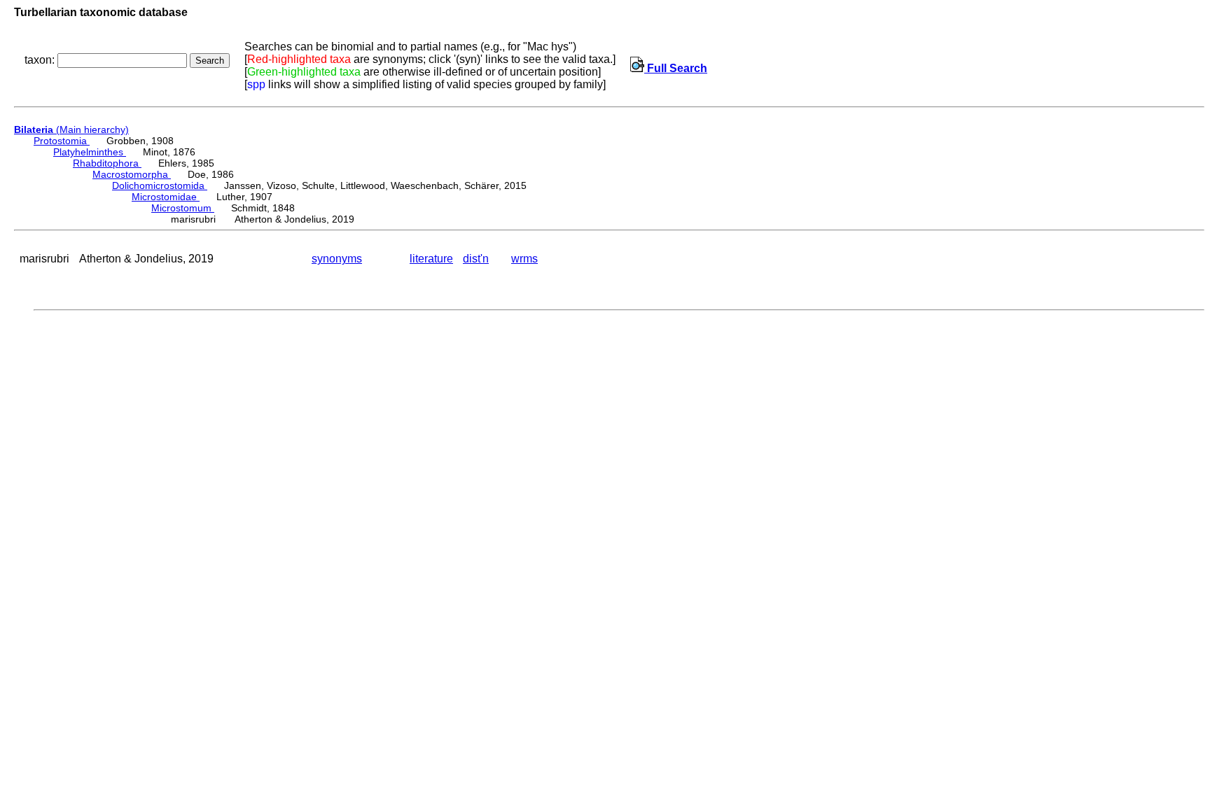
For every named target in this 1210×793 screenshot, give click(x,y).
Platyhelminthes (89, 151)
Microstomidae (166, 196)
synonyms (337, 259)
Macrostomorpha (131, 174)
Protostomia (62, 140)
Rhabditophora (107, 163)
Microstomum (182, 207)
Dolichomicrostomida (159, 185)
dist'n (476, 259)
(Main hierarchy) (71, 129)
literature (431, 259)
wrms (524, 259)
